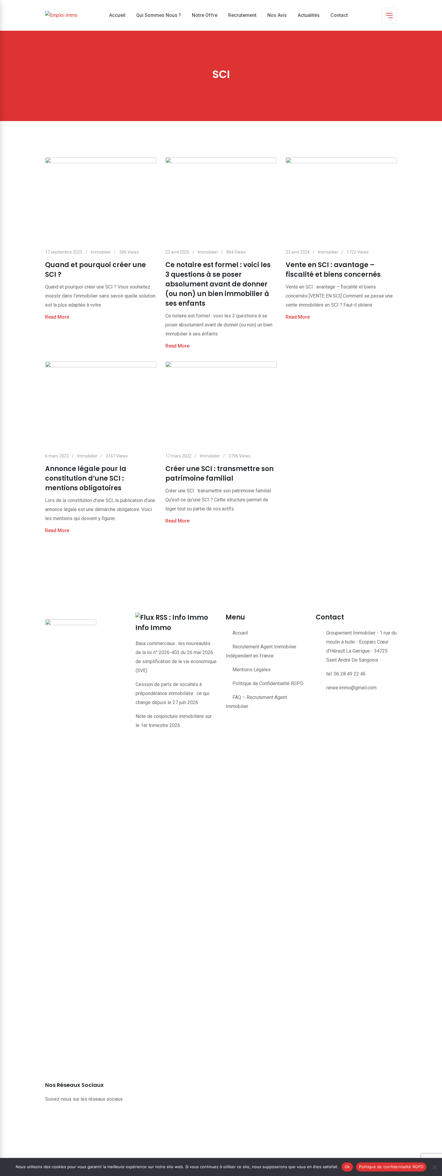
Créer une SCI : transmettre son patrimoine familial (219, 473)
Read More (57, 317)
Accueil (117, 15)
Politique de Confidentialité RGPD (267, 683)
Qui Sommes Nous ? (158, 15)
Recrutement (242, 15)
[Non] (434, 1167)
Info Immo (153, 627)
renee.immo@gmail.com (351, 688)
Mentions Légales (251, 669)
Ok (347, 1166)
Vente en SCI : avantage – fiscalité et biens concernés (333, 269)
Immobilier (101, 252)
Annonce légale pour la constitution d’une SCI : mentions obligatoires (85, 478)
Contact (339, 15)
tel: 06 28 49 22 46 (346, 674)
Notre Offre (204, 15)
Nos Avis (277, 15)
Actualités (309, 15)
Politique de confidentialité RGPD (391, 1166)
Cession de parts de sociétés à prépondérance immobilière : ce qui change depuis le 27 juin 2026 (172, 693)
